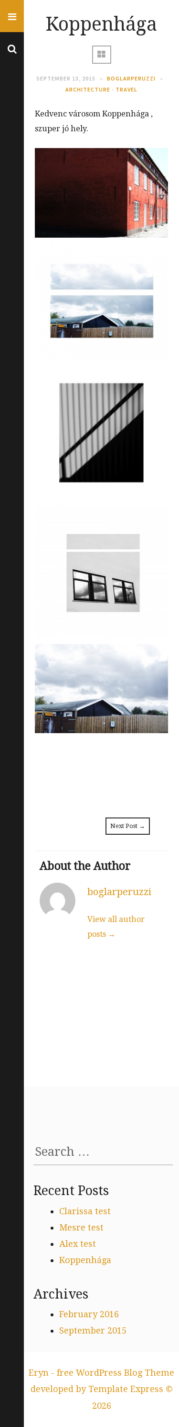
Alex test (77, 1244)
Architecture (87, 89)
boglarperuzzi (131, 78)
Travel (126, 89)
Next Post (127, 825)
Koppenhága (85, 1260)
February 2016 (89, 1314)
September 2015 (92, 1330)
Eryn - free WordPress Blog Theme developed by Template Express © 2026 (101, 1389)
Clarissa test (85, 1211)
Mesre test (81, 1227)
